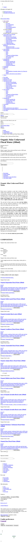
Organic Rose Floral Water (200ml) (10, 441)
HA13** (2, 412)
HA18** (2, 397)
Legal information (7, 466)
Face (7, 51)
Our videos (5, 110)
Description (5, 173)
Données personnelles (8, 467)
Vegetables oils (9, 63)
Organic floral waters (10, 62)
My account (5, 477)
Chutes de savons (9, 43)
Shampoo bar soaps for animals (12, 48)
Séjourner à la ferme (7, 79)
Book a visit (8, 32)
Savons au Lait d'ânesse (11, 37)
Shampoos (5, 45)
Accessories (5, 104)
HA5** (2, 331)
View (2, 403)
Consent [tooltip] (3, 521)
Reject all (3, 525)
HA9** (2, 363)
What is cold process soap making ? (13, 73)
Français (10, 11)
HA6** (2, 443)
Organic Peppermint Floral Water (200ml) (12, 282)
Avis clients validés (7, 178)
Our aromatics (9, 28)
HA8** (2, 301)
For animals (8, 57)
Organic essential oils (10, 61)
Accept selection (9, 525)
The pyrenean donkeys (11, 27)
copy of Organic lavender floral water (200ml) (13, 394)
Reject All (3, 516)
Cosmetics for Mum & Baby (12, 55)
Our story (8, 23)
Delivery (5, 463)
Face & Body (9, 39)
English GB (12, 12)
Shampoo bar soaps (10, 46)
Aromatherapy (6, 60)
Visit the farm (9, 30)
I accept (7, 516)
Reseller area (6, 488)
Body (7, 52)
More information (4, 514)
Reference (3, 145)
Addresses (5, 480)
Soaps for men (9, 41)
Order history (6, 478)
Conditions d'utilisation (8, 465)
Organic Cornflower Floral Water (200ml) (12, 329)
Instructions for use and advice (9, 176)
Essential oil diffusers (10, 65)
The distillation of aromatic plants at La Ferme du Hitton (15, 109)
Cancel (2, 524)
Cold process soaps (7, 35)
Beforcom (17, 539)
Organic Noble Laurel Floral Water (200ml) (13, 299)
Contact (5, 7)
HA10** (2, 428)
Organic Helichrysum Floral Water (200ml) (13, 378)
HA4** (2, 285)
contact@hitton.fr (4, 505)
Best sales (5, 471)
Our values (5, 77)
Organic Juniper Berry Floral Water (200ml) (13, 360)
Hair (7, 54)
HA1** (2, 316)
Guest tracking (6, 481)
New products (6, 469)
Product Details (6, 174)
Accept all (16, 525)
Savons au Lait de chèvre (11, 38)
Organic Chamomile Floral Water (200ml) (12, 345)
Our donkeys (9, 25)
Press (4, 490)
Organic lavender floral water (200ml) (11, 314)
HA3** (2, 380)
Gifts (4, 105)
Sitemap (5, 472)
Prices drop (5, 468)
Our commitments (10, 24)
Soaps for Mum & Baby (11, 40)
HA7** (2, 348)
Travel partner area (7, 489)
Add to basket (4, 164)
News (7, 70)
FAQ (4, 486)
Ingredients (5, 175)
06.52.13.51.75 (4, 503)
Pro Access (5, 491)
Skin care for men (10, 56)
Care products (6, 50)
